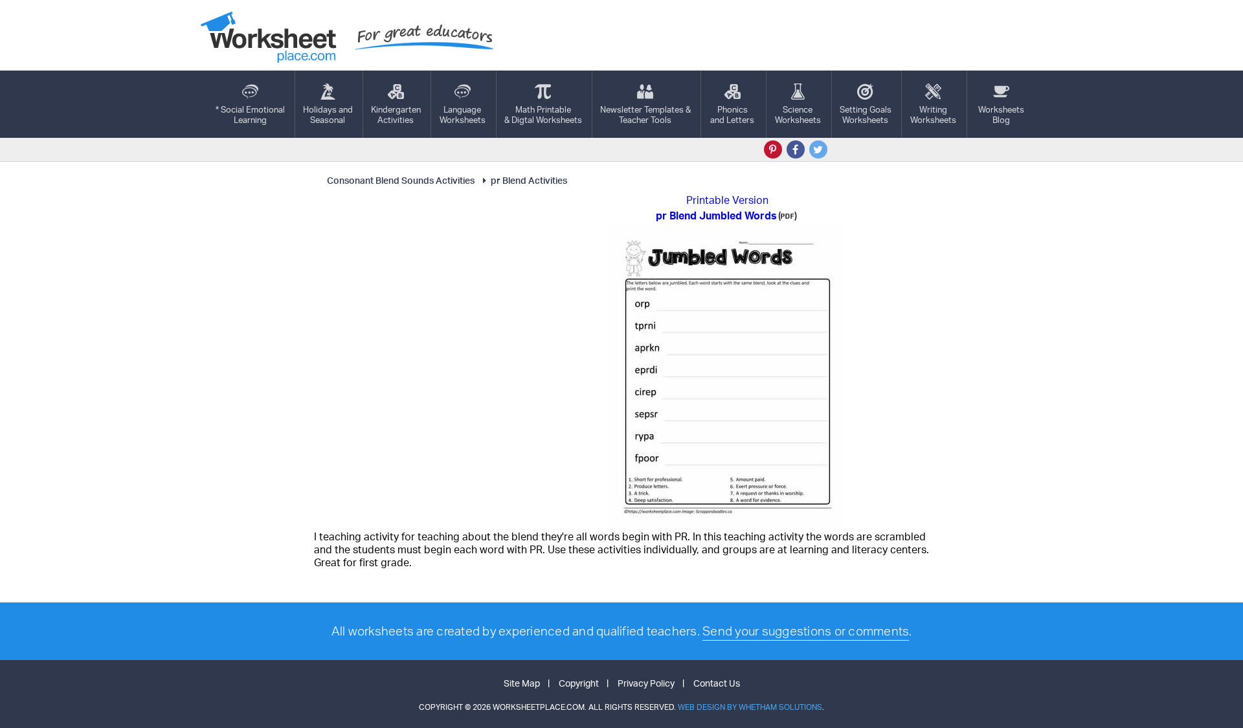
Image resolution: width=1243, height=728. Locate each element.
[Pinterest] (773, 149)
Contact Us (716, 683)
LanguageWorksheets (463, 114)
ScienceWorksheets (798, 114)
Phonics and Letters (732, 114)
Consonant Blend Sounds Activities (401, 180)
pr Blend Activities (529, 180)
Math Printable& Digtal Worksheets (543, 114)
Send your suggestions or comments (805, 631)
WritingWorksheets (933, 114)
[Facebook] (796, 149)
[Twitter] (818, 149)
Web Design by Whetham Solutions (750, 707)
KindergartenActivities (396, 114)
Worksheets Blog (1001, 114)
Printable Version (727, 199)
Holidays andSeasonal (328, 114)
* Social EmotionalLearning (250, 114)
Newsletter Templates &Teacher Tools (645, 114)
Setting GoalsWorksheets (865, 114)
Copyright (579, 683)
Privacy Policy (646, 683)
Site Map (522, 683)
